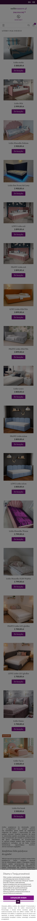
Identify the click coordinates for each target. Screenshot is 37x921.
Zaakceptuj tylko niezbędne (18, 898)
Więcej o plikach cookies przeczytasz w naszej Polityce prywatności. (16, 892)
